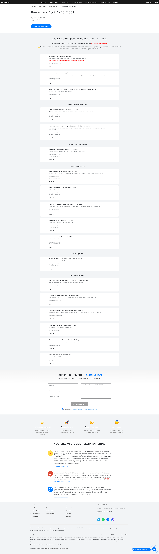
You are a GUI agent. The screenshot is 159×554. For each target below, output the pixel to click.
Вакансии (68, 513)
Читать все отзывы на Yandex (62, 466)
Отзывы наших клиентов (61, 497)
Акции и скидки (50, 510)
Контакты (115, 2)
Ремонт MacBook (76, 2)
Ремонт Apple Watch (91, 2)
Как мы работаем (70, 507)
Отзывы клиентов (50, 513)
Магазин (43, 2)
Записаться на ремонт (41, 26)
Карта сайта (65, 548)
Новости (48, 505)
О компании (69, 505)
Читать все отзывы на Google (62, 481)
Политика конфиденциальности (53, 548)
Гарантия (68, 510)
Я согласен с (80, 409)
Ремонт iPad (64, 2)
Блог (47, 507)
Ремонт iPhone (53, 2)
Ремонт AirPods (105, 2)
